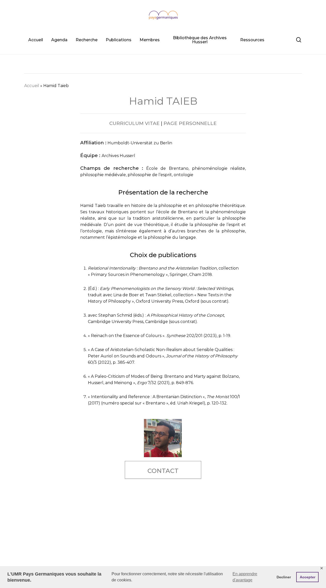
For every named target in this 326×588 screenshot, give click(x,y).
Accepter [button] (307, 577)
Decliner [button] (284, 577)
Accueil (31, 85)
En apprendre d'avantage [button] (245, 577)
